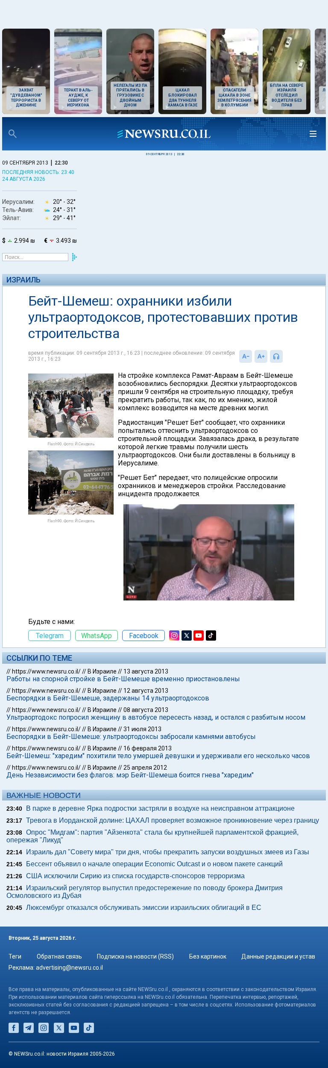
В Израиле (102, 671)
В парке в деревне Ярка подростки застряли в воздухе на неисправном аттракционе (160, 808)
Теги (15, 956)
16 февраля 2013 (147, 748)
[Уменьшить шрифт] (245, 356)
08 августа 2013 (145, 709)
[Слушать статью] (285, 356)
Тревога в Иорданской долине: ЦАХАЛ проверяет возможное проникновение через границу (172, 820)
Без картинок (207, 956)
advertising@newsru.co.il (69, 967)
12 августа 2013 (145, 690)
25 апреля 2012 (145, 767)
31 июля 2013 (142, 729)
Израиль (23, 279)
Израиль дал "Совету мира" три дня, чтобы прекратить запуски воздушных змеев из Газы (167, 852)
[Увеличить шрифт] (261, 356)
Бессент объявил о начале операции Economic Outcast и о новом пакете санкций (154, 864)
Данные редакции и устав (278, 956)
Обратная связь (59, 956)
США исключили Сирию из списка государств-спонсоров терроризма (135, 876)
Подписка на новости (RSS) (135, 956)
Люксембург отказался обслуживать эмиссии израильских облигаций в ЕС (143, 907)
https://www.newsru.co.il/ (46, 671)
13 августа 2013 (145, 671)
